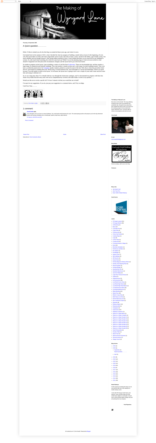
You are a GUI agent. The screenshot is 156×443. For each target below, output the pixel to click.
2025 (114, 348)
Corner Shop (116, 239)
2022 (114, 361)
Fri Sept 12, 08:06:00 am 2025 (34, 117)
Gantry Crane (116, 254)
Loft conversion (116, 280)
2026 (114, 346)
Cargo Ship (115, 230)
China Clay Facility (117, 234)
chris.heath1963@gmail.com (118, 139)
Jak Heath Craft (116, 189)
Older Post (103, 134)
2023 (114, 359)
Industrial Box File (117, 269)
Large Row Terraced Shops (119, 274)
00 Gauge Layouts (117, 221)
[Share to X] (45, 103)
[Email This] (41, 103)
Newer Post (26, 134)
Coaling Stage (116, 236)
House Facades (117, 265)
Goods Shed (116, 260)
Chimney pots (116, 232)
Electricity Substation (118, 247)
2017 (114, 369)
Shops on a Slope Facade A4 (120, 322)
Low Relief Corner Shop (119, 282)
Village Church (116, 339)
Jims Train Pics (116, 191)
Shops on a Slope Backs (119, 313)
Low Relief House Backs (119, 287)
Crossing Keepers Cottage (119, 243)
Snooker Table (116, 332)
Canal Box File (116, 228)
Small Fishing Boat (117, 330)
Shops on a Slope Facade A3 (120, 321)
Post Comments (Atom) (35, 137)
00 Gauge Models (117, 223)
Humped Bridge (117, 267)
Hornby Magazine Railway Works (121, 261)
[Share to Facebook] (46, 103)
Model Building (116, 291)
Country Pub (116, 241)
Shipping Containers (118, 311)
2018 (114, 367)
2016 (114, 372)
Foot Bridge (115, 252)
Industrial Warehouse (118, 271)
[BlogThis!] (43, 103)
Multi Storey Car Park (118, 297)
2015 (114, 374)
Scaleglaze (47, 68)
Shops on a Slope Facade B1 (120, 326)
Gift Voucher (116, 258)
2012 (114, 378)
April (115, 354)
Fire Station (115, 250)
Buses (114, 226)
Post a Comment (29, 120)
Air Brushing (116, 225)
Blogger (89, 431)
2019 (114, 365)
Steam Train (116, 333)
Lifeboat (115, 276)
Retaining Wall (116, 306)
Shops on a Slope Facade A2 (120, 319)
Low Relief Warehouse (118, 289)
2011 (114, 380)
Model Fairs (116, 293)
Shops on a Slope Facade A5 (120, 324)
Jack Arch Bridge (117, 272)
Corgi (114, 237)
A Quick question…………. (120, 351)
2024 (114, 357)
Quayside (115, 302)
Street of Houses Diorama (119, 335)
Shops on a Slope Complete (120, 315)
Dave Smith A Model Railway (120, 193)
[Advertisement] (64, 127)
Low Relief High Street (118, 284)
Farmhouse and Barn (118, 248)
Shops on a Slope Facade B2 (120, 328)
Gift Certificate (116, 256)
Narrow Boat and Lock (118, 298)
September (117, 350)
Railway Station (116, 304)
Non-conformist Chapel (118, 300)
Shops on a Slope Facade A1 (120, 317)
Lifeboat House (116, 278)
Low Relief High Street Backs (120, 285)
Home (64, 134)
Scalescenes (71, 64)
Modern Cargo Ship (117, 295)
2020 (114, 363)
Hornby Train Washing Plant (120, 263)
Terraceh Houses (117, 337)
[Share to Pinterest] (48, 103)
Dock (114, 245)
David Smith (30, 111)
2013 (114, 376)
